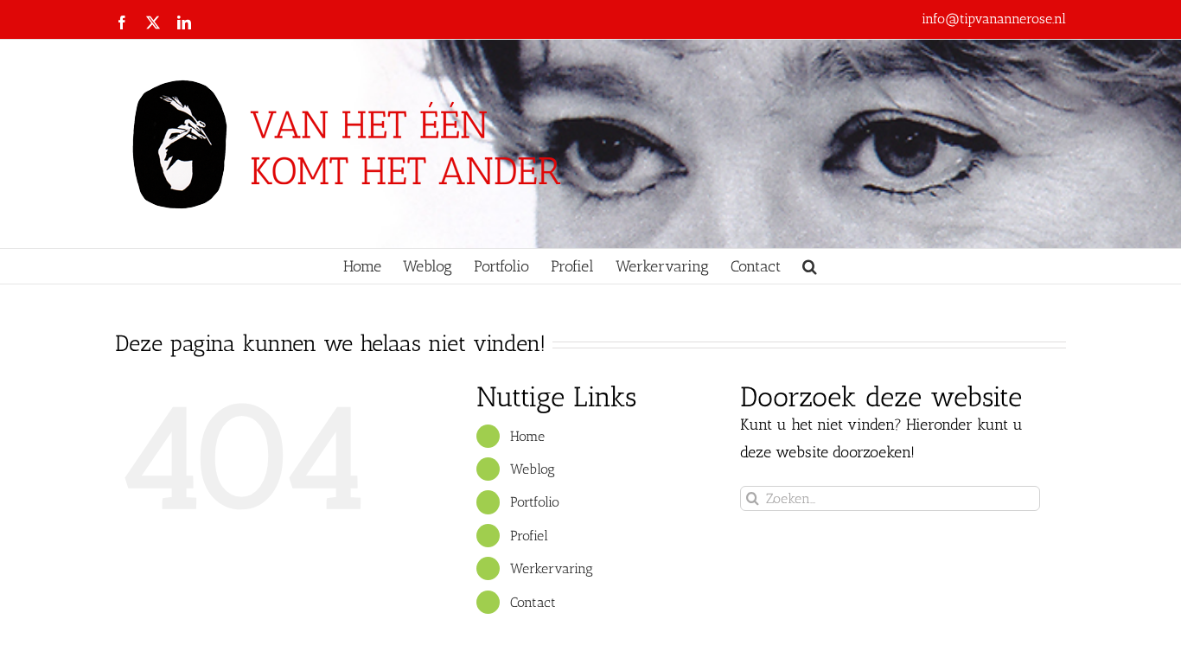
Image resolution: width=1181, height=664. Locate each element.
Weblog (532, 469)
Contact (533, 602)
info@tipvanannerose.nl (994, 18)
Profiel (529, 535)
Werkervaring (551, 568)
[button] (809, 266)
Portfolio (534, 502)
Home (527, 436)
